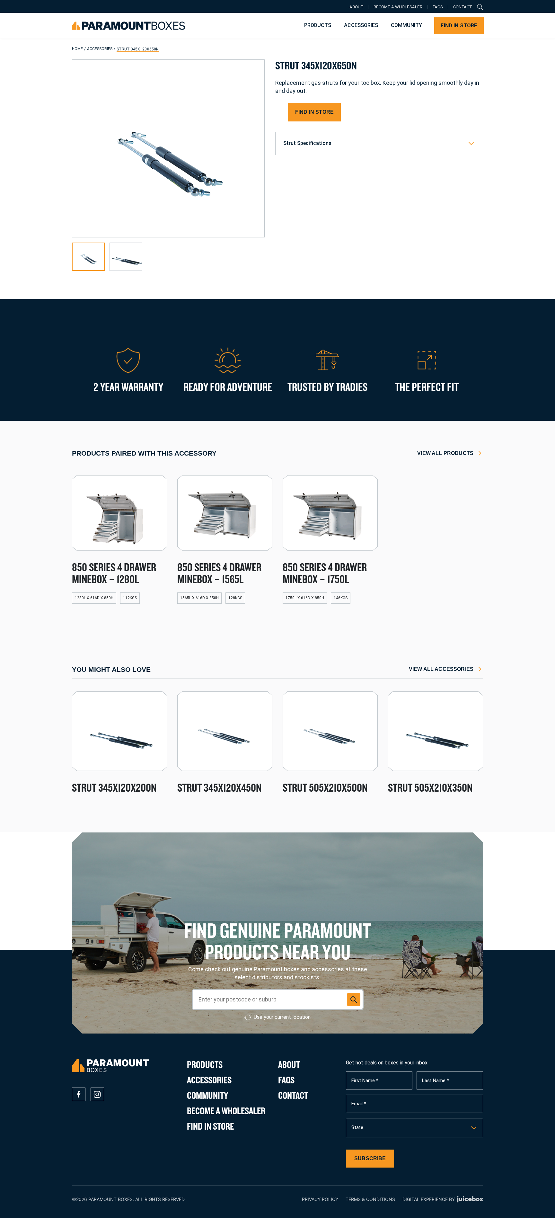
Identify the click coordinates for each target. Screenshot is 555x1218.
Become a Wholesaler (398, 7)
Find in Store (459, 25)
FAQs (438, 7)
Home (77, 49)
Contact (462, 7)
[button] (88, 257)
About (356, 7)
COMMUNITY (406, 25)
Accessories (361, 25)
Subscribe (370, 1158)
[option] (414, 1127)
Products (317, 25)
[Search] (480, 6)
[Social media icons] (78, 1094)
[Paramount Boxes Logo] (128, 25)
